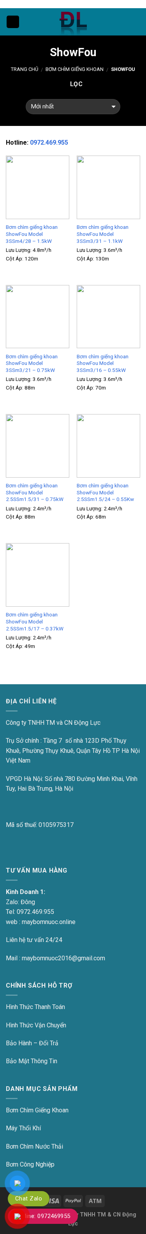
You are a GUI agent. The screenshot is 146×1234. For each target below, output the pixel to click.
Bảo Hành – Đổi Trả (32, 1043)
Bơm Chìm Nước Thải (34, 1146)
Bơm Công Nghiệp (30, 1164)
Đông (28, 902)
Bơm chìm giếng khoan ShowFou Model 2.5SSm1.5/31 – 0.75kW (34, 492)
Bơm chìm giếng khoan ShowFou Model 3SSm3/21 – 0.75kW (32, 363)
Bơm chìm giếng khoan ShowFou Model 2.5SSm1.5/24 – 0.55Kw (105, 492)
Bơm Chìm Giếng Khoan (75, 69)
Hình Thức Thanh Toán (35, 1007)
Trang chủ (24, 69)
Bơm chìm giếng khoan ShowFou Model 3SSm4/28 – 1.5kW (32, 234)
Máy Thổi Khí (23, 1128)
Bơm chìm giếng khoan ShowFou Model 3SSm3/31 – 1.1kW (102, 234)
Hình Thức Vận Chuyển (36, 1025)
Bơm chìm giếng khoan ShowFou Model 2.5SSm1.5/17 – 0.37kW (34, 621)
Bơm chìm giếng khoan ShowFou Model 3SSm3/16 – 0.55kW (102, 363)
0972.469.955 (49, 142)
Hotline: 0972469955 (42, 1216)
